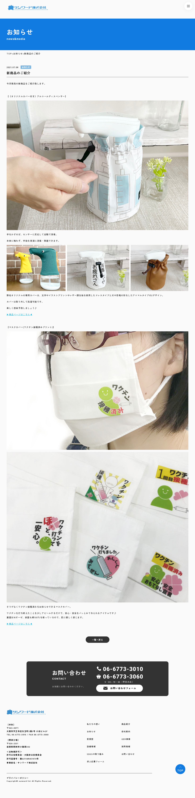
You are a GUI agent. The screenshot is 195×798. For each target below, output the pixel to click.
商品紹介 (126, 724)
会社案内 (126, 731)
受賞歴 (90, 739)
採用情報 (126, 746)
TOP (9, 53)
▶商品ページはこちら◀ (19, 314)
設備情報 (91, 746)
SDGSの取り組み (95, 754)
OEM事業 (126, 739)
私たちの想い (93, 724)
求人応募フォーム (96, 761)
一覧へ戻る (97, 639)
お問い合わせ (128, 754)
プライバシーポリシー (18, 777)
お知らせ (18, 53)
